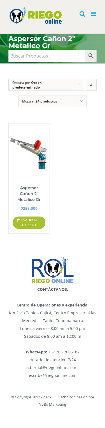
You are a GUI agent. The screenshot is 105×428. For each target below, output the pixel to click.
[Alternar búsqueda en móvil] (82, 14)
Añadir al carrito (29, 222)
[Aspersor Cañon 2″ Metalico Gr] (29, 151)
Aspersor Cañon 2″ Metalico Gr (29, 193)
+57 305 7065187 (53, 352)
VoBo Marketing (52, 404)
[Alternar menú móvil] (94, 14)
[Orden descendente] (91, 85)
